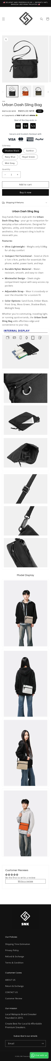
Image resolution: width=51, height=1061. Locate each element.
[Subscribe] (43, 1043)
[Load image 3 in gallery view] (38, 91)
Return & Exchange (14, 986)
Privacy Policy (12, 950)
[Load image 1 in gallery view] (12, 91)
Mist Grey (10, 163)
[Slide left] (3, 92)
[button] (3, 19)
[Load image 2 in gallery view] (25, 91)
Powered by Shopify (29, 1056)
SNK (21, 1056)
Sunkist (30, 150)
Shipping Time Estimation (17, 944)
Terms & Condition (14, 962)
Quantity (6, 169)
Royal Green (28, 156)
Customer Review (13, 998)
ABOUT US (10, 980)
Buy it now (25, 192)
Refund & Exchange (14, 956)
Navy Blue (10, 156)
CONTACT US (11, 992)
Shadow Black (12, 150)
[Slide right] (48, 92)
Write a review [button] (25, 881)
